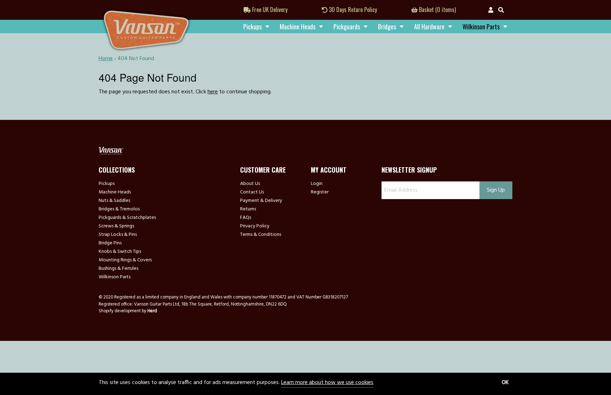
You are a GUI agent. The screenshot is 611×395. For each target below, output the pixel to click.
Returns (248, 209)
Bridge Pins (110, 243)
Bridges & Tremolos (119, 209)
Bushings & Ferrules (118, 268)
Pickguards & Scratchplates (127, 217)
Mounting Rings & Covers (125, 260)
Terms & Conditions (260, 234)
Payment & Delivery (261, 200)
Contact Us (252, 192)
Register (319, 192)
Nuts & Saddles (114, 200)
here (213, 92)
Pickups (252, 26)
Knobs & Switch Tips (120, 251)
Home (106, 58)
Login (316, 183)
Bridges (387, 26)
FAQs (245, 217)
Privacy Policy (254, 226)
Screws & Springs (116, 226)
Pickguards (346, 26)
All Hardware (429, 26)
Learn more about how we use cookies (327, 382)
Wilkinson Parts (114, 277)
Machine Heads (297, 26)
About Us (250, 183)
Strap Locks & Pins (118, 234)
